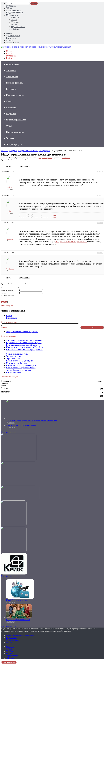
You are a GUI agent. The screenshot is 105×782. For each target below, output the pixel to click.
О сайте (9, 40)
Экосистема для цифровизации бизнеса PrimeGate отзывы (31, 421)
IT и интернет (12, 64)
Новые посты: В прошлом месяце (20, 368)
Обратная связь (12, 43)
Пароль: (3, 293)
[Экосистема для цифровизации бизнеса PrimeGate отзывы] (20, 418)
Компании (11, 89)
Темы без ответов (13, 356)
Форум (9, 33)
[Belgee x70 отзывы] (18, 485)
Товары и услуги (14, 144)
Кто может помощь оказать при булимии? (24, 349)
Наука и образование (16, 119)
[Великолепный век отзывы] (19, 617)
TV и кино (11, 70)
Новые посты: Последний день (19, 361)
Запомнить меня (9, 296)
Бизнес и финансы (14, 83)
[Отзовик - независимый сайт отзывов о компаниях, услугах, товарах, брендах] (36, 47)
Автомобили (12, 76)
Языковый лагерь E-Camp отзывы (21, 425)
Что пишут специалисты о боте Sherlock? (24, 340)
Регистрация (11, 318)
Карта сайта (11, 38)
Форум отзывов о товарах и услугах (34, 150)
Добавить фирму (13, 36)
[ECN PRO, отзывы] (14, 525)
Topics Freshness (13, 358)
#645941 (100, 253)
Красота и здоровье (15, 95)
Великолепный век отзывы (18, 620)
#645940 (100, 223)
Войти (4, 302)
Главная (4, 150)
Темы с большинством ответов (19, 370)
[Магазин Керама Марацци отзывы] (14, 552)
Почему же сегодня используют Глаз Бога (24, 347)
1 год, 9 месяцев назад (46, 158)
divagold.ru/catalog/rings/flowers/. (71, 241)
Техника (10, 138)
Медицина (11, 113)
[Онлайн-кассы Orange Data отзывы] (19, 461)
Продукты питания (15, 132)
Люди (9, 101)
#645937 (100, 195)
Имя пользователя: (7, 290)
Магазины (11, 107)
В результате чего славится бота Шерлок (23, 342)
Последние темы (13, 372)
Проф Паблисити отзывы (17, 600)
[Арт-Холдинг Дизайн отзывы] (20, 499)
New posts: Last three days (17, 363)
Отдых (9, 126)
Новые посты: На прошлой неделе (21, 365)
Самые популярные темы (17, 354)
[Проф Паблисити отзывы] (20, 598)
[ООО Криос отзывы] (14, 574)
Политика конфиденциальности (20, 635)
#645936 (100, 171)
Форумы (13, 150)
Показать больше (8, 432)
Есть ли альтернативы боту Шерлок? (22, 345)
